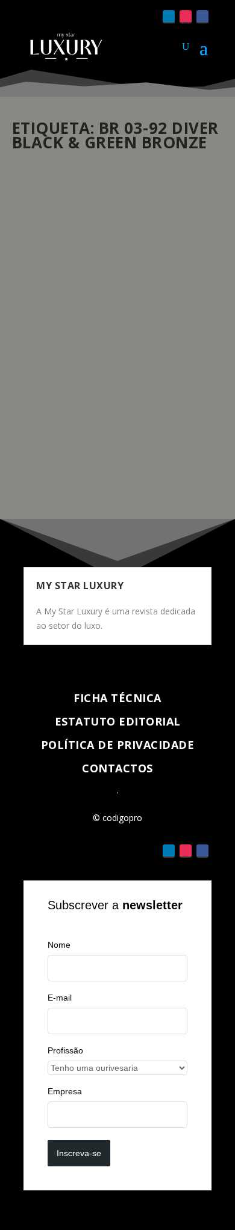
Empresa (65, 1091)
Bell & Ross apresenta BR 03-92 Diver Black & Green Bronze (107, 311)
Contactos (117, 768)
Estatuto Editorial (118, 721)
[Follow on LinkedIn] (169, 16)
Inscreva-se (79, 1153)
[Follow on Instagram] (186, 16)
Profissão (65, 1050)
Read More (55, 466)
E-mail (60, 997)
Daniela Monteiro (63, 335)
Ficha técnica (117, 698)
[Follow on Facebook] (202, 16)
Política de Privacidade (118, 745)
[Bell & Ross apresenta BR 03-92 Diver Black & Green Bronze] (118, 223)
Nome (59, 945)
